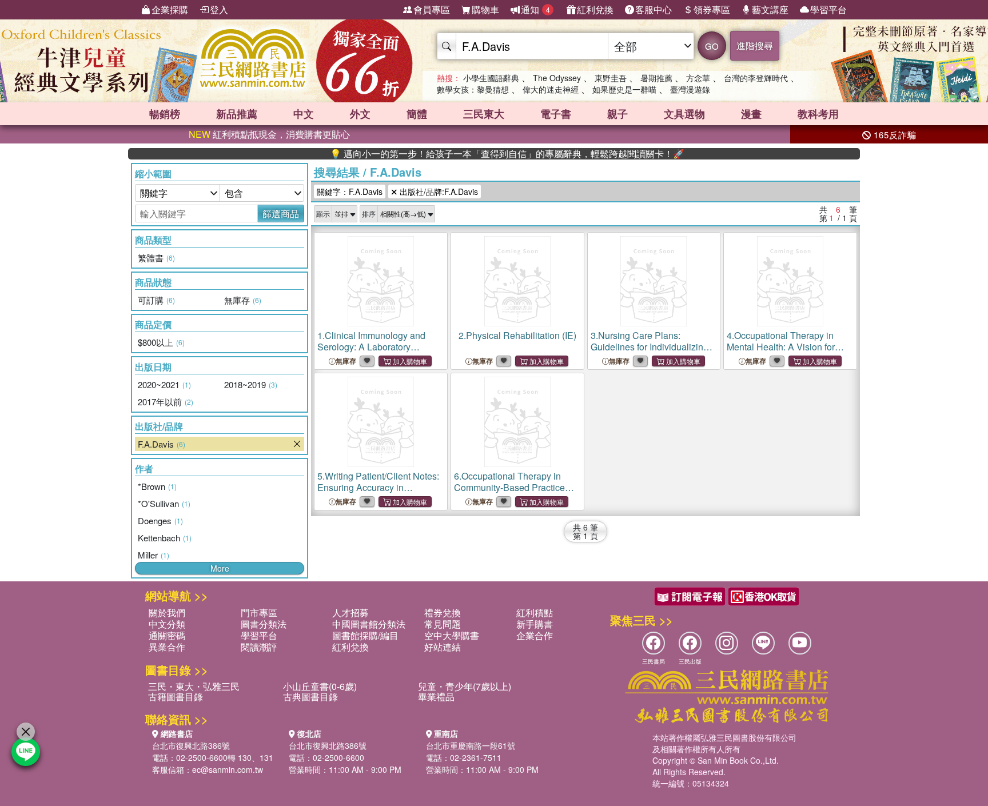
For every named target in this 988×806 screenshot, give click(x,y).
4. (781, 347)
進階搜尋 (754, 45)
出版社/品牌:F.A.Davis (437, 191)
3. (649, 352)
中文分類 (167, 624)
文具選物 (684, 113)
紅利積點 (534, 612)
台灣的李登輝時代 (756, 77)
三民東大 (483, 113)
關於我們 (167, 612)
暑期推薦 (656, 77)
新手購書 (534, 624)
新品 (236, 113)
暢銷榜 (164, 113)
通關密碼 (167, 635)
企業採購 (170, 9)
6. (509, 487)
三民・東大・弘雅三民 (194, 686)
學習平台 (828, 9)
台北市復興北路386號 (191, 745)
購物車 (485, 9)
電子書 (555, 113)
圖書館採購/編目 (365, 635)
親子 (617, 113)
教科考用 (818, 113)
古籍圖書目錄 (175, 696)
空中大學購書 (451, 635)
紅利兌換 (595, 9)
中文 (303, 113)
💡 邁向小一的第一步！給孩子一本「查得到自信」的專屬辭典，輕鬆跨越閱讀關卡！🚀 (483, 153)
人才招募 (350, 612)
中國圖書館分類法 (368, 624)
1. (371, 347)
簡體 (417, 113)
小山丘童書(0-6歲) (320, 686)
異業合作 (167, 646)
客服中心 (653, 9)
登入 (219, 9)
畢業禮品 (436, 696)
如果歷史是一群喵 (624, 89)
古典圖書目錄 (310, 696)
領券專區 (712, 9)
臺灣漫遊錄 (690, 89)
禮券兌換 (442, 612)
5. (378, 487)
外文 (360, 113)
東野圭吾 (611, 77)
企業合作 (534, 635)
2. (517, 335)
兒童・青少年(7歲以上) (464, 686)
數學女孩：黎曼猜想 (473, 89)
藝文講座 (770, 9)
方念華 (698, 77)
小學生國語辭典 (491, 77)
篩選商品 (280, 213)
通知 (535, 9)
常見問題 (442, 624)
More (219, 568)
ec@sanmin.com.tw (227, 769)
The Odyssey (557, 77)
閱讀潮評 (259, 646)
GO (712, 46)
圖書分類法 (263, 624)
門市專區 (259, 612)
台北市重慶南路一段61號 (470, 745)
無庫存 (346, 361)
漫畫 (751, 113)
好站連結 (442, 646)
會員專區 (431, 9)
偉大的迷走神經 (551, 89)
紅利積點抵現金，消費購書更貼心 (269, 134)
